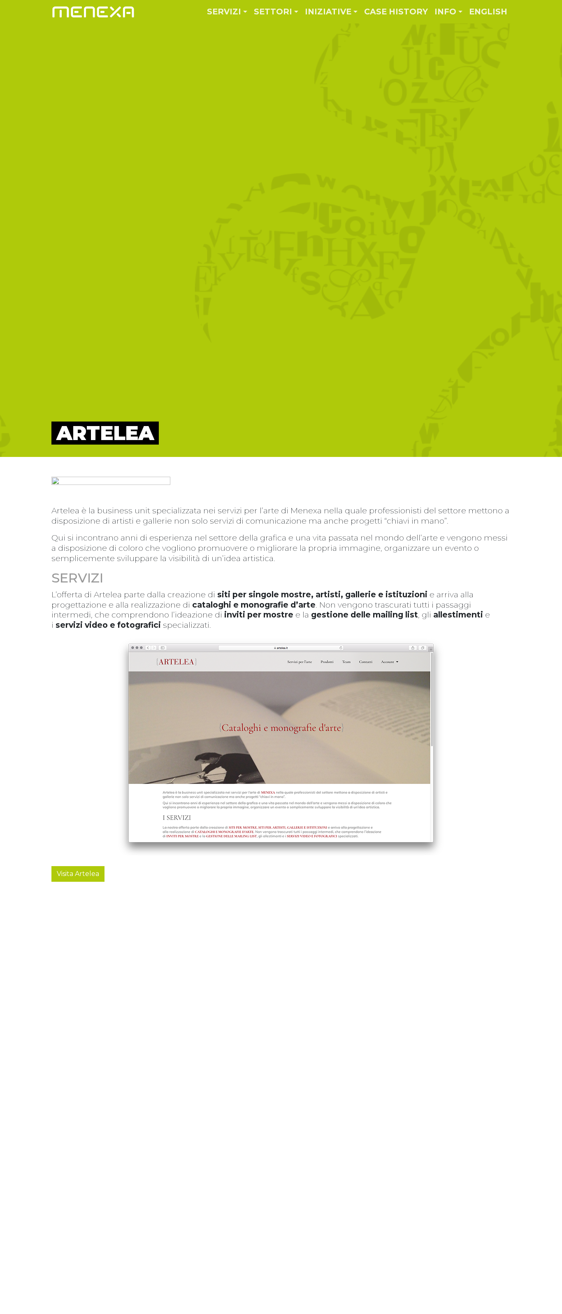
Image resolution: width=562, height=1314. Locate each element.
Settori (273, 11)
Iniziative (328, 11)
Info (445, 11)
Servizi (224, 11)
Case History (396, 11)
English (488, 11)
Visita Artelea (78, 874)
